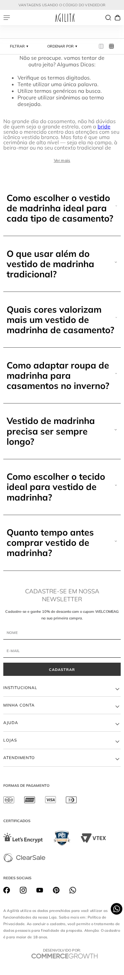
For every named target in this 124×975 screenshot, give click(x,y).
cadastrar (62, 669)
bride (104, 126)
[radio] (101, 46)
